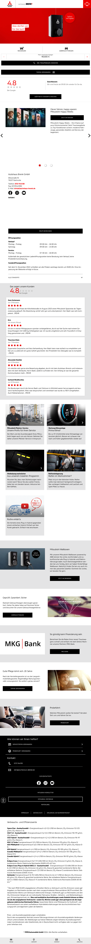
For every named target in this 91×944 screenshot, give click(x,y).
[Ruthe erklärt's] (25, 506)
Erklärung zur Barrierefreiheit (58, 813)
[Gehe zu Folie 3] (51, 165)
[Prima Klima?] (66, 415)
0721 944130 (20, 184)
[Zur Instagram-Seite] (17, 193)
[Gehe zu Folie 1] (39, 165)
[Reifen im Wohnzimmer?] (66, 460)
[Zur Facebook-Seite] (10, 193)
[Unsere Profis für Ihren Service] (25, 415)
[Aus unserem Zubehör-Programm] (25, 460)
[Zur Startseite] (22, 4)
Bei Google (11, 90)
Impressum (25, 813)
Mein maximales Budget (45, 54)
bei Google (23, 293)
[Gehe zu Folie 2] (45, 165)
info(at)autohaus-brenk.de (24, 188)
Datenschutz (37, 813)
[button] (45, 72)
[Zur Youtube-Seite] (24, 193)
